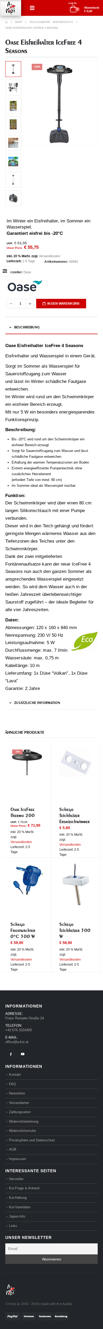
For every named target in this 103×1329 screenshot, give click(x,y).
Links (13, 1226)
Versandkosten (49, 256)
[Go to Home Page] (6, 22)
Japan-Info (17, 1216)
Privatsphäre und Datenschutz (32, 1140)
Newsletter (17, 1093)
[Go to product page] (75, 762)
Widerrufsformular (22, 1131)
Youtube (22, 1054)
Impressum (17, 1159)
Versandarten (19, 1103)
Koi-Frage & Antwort (24, 1188)
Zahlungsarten (20, 1112)
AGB (12, 1149)
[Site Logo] (10, 8)
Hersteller (16, 1179)
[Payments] (36, 1316)
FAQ (12, 1084)
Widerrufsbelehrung (23, 1121)
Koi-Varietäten (19, 1207)
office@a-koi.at (17, 1042)
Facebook (11, 1054)
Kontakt (15, 1075)
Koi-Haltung (18, 1198)
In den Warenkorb (63, 303)
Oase (27, 272)
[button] (32, 7)
